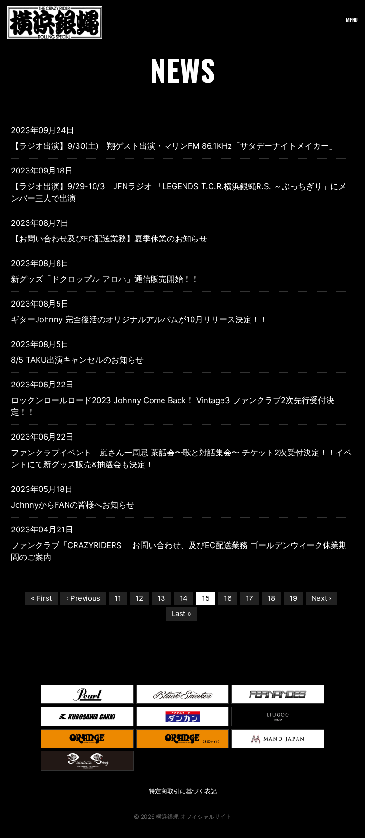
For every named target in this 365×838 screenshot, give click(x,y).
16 (227, 598)
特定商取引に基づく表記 (183, 791)
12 (139, 598)
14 (184, 598)
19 (293, 598)
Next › (321, 598)
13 (161, 598)
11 (118, 598)
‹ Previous (83, 598)
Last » (181, 613)
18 (271, 598)
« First (41, 598)
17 (249, 598)
